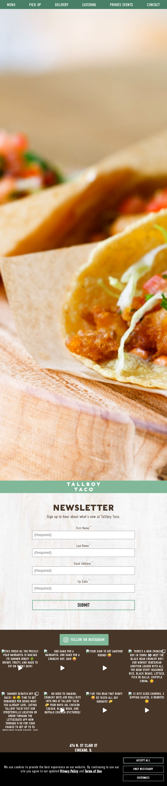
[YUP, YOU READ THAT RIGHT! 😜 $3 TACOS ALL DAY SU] (105, 710)
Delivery (61, 4)
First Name (83, 527)
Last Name (83, 545)
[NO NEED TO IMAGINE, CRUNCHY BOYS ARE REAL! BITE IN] (62, 710)
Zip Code (83, 581)
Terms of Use (93, 771)
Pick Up (35, 4)
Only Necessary (143, 769)
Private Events (121, 4)
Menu (11, 4)
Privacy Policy (69, 771)
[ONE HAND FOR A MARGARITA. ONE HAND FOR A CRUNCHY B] (62, 668)
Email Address (83, 563)
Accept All (143, 760)
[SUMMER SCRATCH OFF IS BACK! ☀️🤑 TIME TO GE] (20, 710)
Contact (153, 4)
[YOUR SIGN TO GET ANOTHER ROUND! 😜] (105, 668)
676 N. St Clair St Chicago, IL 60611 (84, 750)
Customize (143, 777)
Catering (89, 4)
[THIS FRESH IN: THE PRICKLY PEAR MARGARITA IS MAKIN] (20, 668)
